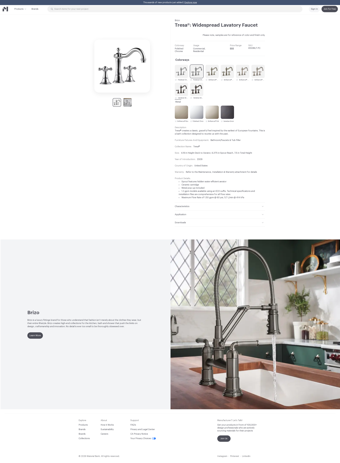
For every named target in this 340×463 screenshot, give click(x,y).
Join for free (330, 9)
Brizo (177, 20)
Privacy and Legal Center (142, 429)
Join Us (223, 439)
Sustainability (107, 429)
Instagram (222, 456)
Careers (104, 434)
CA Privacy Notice (139, 434)
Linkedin (246, 456)
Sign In (314, 9)
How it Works (107, 425)
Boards (82, 434)
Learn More (35, 335)
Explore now (190, 2)
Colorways (182, 60)
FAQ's (133, 425)
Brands (34, 9)
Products (19, 9)
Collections (84, 438)
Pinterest (234, 456)
